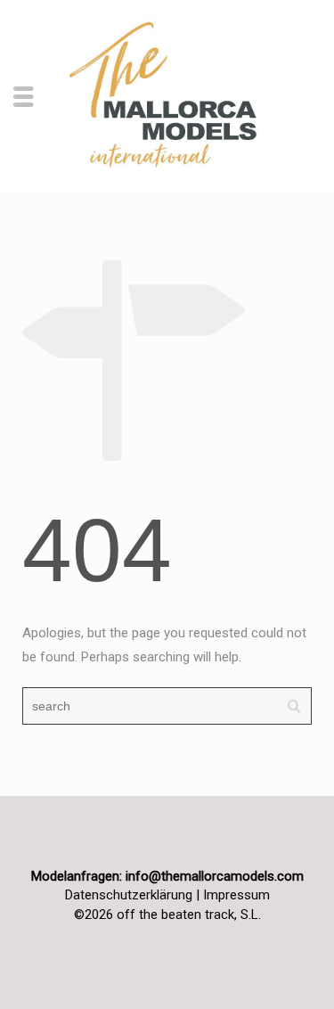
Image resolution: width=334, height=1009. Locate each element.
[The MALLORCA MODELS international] (167, 94)
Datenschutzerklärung (128, 895)
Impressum (236, 895)
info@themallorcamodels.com (215, 876)
